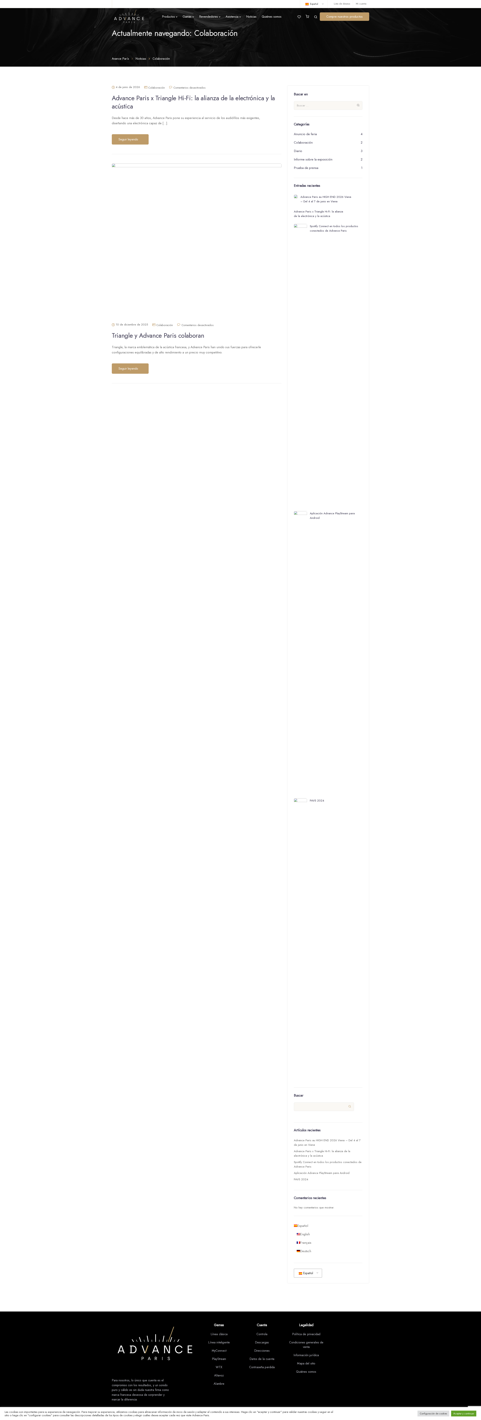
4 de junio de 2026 (128, 87)
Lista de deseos (342, 3)
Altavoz (219, 1375)
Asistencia (232, 16)
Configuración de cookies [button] (433, 1413)
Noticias (251, 16)
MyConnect (219, 1350)
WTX (219, 1367)
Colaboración (156, 87)
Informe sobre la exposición (313, 159)
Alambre (219, 1384)
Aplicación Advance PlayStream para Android (321, 1173)
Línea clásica (219, 1334)
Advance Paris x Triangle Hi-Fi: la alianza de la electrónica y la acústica (193, 102)
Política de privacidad (306, 1334)
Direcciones (262, 1350)
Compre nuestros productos (344, 16)
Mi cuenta (361, 3)
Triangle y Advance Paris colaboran (158, 335)
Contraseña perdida (262, 1367)
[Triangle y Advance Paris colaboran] (196, 243)
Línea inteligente (219, 1342)
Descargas (262, 1342)
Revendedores (208, 16)
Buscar (298, 1095)
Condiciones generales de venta (306, 1344)
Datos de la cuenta (262, 1359)
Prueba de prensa (306, 168)
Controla (261, 1334)
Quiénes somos (271, 16)
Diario (298, 151)
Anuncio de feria (305, 134)
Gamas (187, 16)
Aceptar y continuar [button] (463, 1413)
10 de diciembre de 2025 (132, 324)
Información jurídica (306, 1355)
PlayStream (219, 1359)
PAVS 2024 (301, 1179)
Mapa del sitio (306, 1363)
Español (313, 4)
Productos (168, 16)
